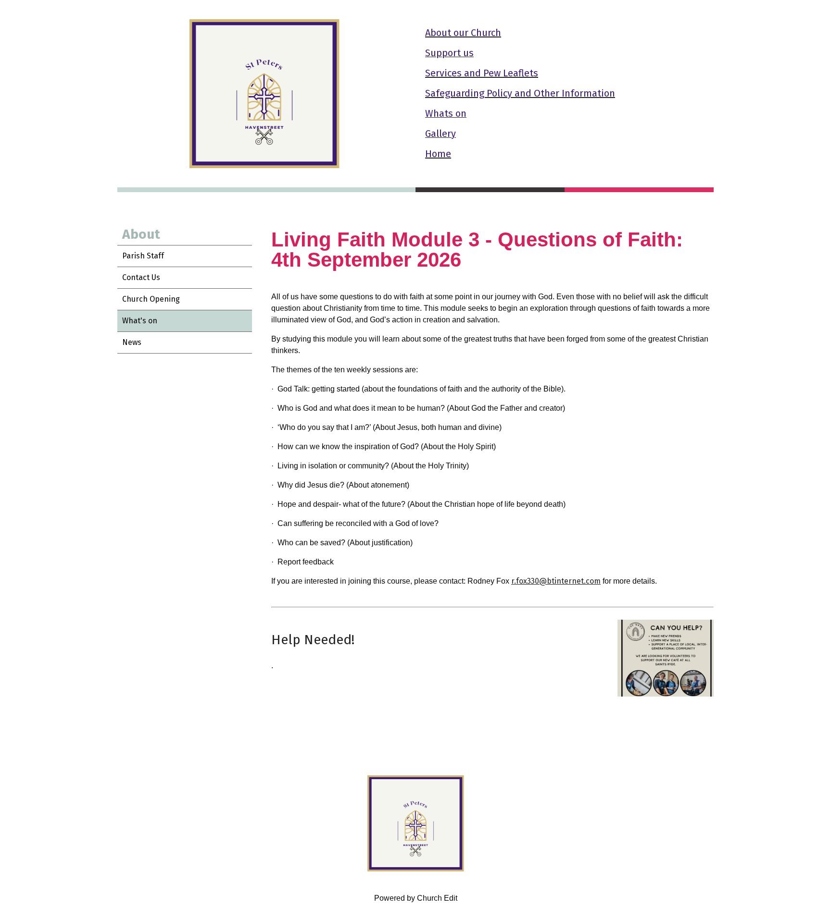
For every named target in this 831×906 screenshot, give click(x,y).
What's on (139, 320)
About (141, 234)
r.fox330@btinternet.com (556, 581)
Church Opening (151, 299)
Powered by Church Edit (415, 898)
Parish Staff (143, 255)
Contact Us (141, 277)
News (131, 342)
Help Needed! (312, 640)
